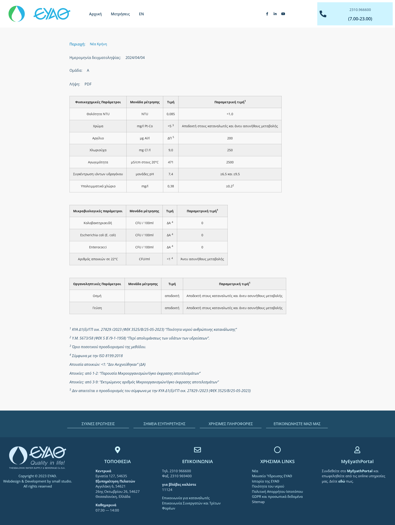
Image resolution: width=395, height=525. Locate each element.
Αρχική (95, 13)
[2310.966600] (323, 14)
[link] (360, 471)
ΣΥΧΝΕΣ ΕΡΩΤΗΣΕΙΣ (98, 423)
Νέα (255, 471)
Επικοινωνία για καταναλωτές (186, 498)
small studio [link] (61, 481)
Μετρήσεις (120, 13)
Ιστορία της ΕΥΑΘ (265, 481)
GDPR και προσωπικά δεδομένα (277, 496)
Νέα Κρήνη (98, 44)
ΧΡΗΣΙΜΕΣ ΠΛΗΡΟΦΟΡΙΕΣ (231, 423)
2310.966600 (360, 9)
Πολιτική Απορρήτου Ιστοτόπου (277, 491)
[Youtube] (283, 14)
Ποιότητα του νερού (268, 486)
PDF (88, 84)
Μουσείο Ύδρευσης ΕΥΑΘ (272, 476)
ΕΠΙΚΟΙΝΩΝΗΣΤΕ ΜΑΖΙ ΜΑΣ (297, 423)
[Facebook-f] (267, 14)
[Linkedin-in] (275, 14)
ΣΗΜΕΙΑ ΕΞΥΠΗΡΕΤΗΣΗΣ (164, 423)
